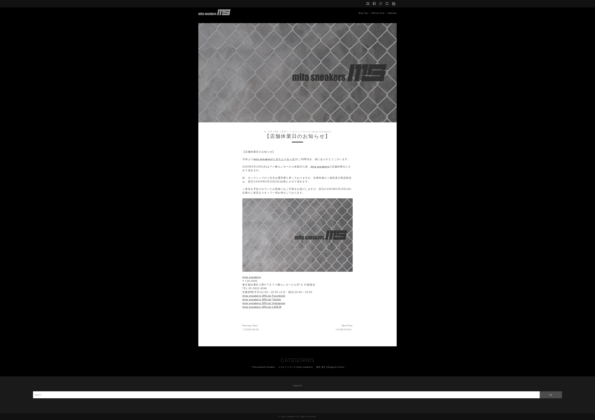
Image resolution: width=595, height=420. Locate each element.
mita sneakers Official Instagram (263, 303)
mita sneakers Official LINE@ (262, 307)
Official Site (378, 13)
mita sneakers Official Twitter (261, 299)
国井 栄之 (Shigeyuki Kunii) (330, 367)
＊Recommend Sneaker (263, 367)
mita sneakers (320, 166)
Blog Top (363, 13)
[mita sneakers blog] (214, 13)
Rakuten (392, 13)
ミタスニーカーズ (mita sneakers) (310, 131)
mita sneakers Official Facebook (263, 296)
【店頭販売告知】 (251, 329)
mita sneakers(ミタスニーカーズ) (274, 159)
